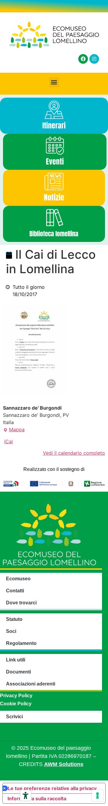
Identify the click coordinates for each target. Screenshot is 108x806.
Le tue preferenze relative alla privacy (52, 788)
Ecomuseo (18, 578)
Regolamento (21, 643)
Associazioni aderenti (30, 683)
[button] (54, 82)
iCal (8, 441)
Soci (11, 631)
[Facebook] (83, 59)
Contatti (15, 590)
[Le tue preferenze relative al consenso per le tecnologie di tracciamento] (97, 795)
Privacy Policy (16, 695)
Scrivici (14, 716)
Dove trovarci (21, 602)
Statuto (14, 619)
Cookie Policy (16, 703)
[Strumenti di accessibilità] (25, 795)
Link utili (15, 659)
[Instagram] (94, 59)
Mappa (14, 429)
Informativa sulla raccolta (37, 798)
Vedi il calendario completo (74, 453)
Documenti (18, 671)
